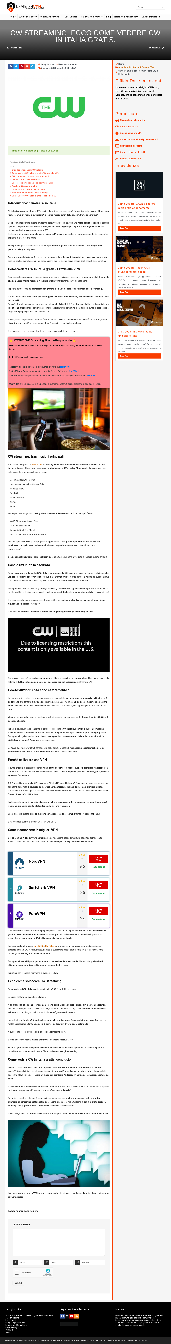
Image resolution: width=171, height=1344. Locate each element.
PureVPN (90, 375)
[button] (10, 66)
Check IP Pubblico (151, 16)
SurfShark (74, 371)
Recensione (98, 866)
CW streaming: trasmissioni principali (30, 176)
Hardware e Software (92, 16)
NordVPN (64, 367)
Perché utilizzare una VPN (24, 186)
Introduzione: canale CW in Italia (27, 170)
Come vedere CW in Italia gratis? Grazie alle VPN (35, 173)
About (8, 1332)
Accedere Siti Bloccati (52, 68)
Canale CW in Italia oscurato (26, 179)
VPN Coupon (71, 16)
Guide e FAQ (70, 68)
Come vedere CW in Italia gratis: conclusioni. (34, 196)
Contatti (9, 1330)
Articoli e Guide (27, 16)
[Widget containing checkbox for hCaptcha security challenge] (33, 1273)
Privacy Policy (11, 1327)
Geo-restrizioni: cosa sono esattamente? (32, 183)
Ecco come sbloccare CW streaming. (30, 192)
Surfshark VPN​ (42, 887)
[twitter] (67, 1316)
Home (13, 16)
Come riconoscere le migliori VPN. (28, 189)
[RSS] (76, 1316)
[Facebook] (62, 1316)
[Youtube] (71, 1316)
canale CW (37, 464)
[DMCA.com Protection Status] (69, 1323)
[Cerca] (162, 7)
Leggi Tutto (125, 228)
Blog (108, 16)
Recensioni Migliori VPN (126, 16)
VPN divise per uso (49, 16)
